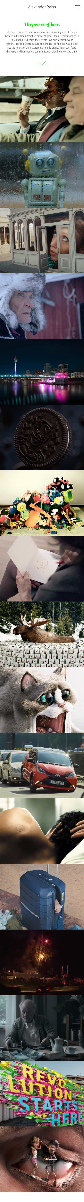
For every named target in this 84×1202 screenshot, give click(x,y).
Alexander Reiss (42, 7)
